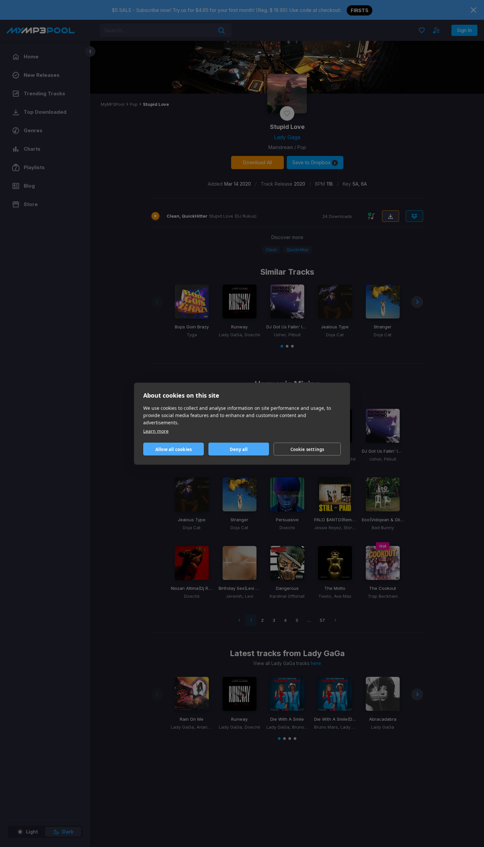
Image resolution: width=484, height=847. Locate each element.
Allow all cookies (173, 449)
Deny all (239, 449)
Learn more (156, 431)
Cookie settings (307, 449)
